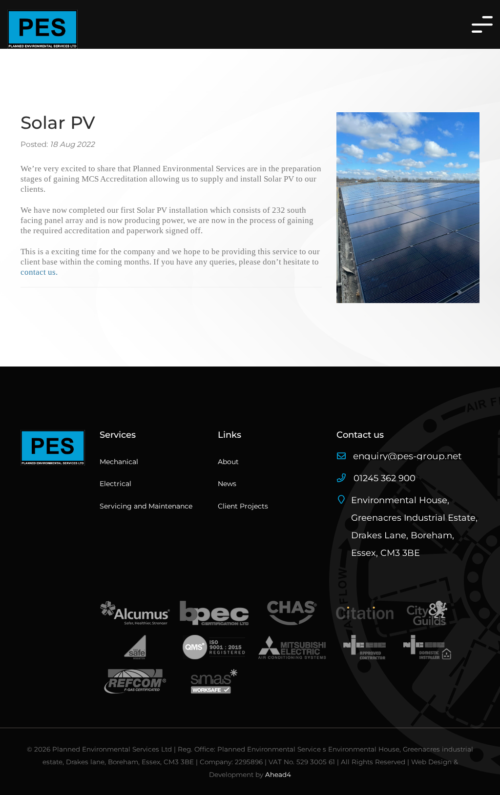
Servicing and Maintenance (146, 506)
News (227, 483)
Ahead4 (278, 774)
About (228, 461)
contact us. (39, 272)
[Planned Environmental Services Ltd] (42, 29)
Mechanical (119, 461)
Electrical (115, 483)
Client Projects (243, 506)
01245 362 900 (383, 478)
